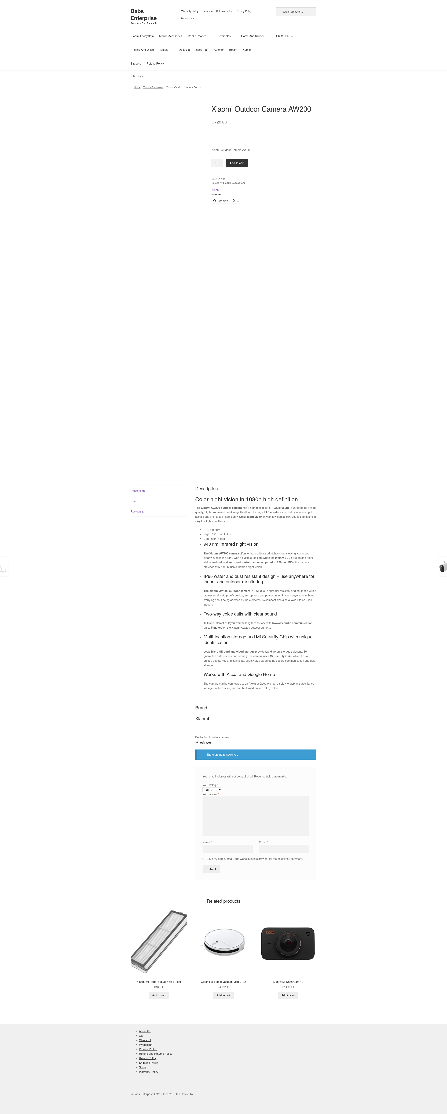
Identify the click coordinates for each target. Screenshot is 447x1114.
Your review (211, 794)
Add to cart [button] (159, 995)
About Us (145, 1031)
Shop (142, 1067)
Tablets (163, 50)
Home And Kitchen (253, 36)
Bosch (233, 50)
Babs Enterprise (144, 14)
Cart (141, 1036)
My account (187, 18)
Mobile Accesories (170, 36)
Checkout (145, 1040)
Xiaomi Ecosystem (142, 36)
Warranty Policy (189, 11)
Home (137, 87)
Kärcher (219, 50)
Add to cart (237, 163)
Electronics (224, 36)
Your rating (210, 785)
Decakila (184, 50)
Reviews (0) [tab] (138, 511)
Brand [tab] (134, 501)
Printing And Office (142, 50)
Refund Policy (155, 63)
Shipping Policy (149, 1063)
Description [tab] (138, 491)
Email (263, 842)
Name (207, 842)
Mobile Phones (197, 36)
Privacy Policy (244, 11)
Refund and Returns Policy (217, 11)
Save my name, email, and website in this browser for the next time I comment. (255, 859)
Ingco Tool (201, 50)
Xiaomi (215, 190)
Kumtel (247, 50)
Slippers (136, 63)
